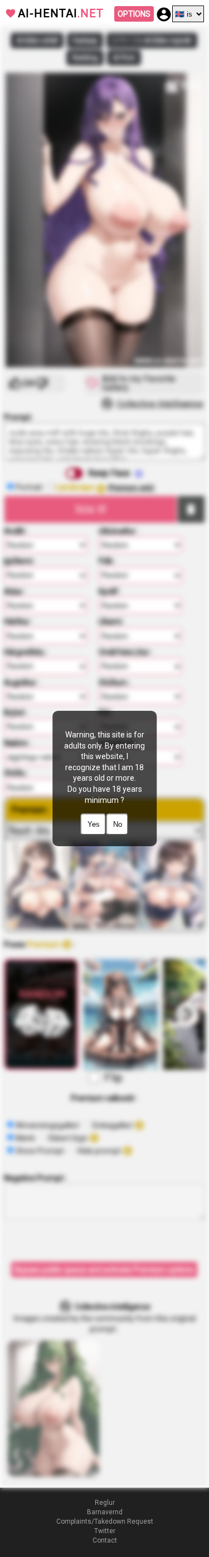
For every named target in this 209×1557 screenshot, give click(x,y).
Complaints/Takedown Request (104, 1521)
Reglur (105, 1503)
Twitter (104, 1531)
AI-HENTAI (61, 13)
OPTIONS (134, 13)
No (117, 824)
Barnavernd (105, 1512)
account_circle (163, 14)
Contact (105, 1540)
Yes (94, 824)
